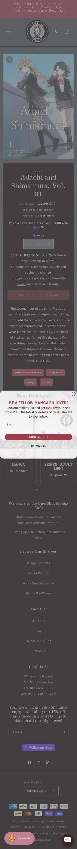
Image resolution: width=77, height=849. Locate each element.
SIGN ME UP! (38, 437)
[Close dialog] (74, 394)
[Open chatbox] (68, 840)
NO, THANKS (38, 446)
